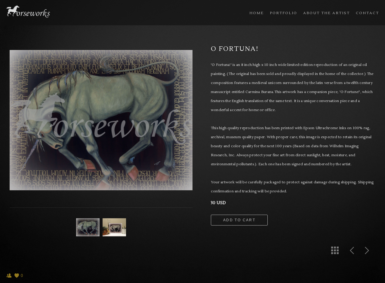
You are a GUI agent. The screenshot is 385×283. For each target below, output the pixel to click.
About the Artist (326, 13)
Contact (367, 13)
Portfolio (283, 13)
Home (256, 13)
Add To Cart (239, 220)
